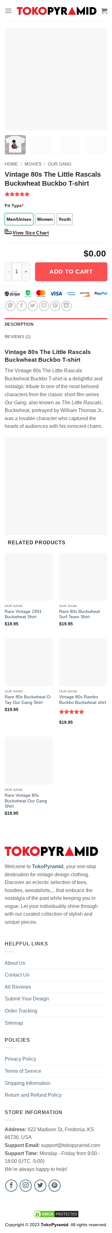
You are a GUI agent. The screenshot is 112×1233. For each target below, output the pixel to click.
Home (11, 163)
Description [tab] (19, 324)
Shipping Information (27, 1083)
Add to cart (71, 271)
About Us (15, 963)
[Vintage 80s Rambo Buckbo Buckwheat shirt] (83, 662)
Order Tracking (21, 1010)
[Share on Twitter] (33, 306)
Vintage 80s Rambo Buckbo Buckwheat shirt (82, 700)
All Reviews (18, 987)
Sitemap (14, 1023)
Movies (33, 163)
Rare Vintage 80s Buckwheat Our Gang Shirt (26, 801)
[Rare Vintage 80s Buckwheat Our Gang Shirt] (29, 761)
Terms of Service (23, 1071)
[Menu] (8, 10)
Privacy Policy (20, 1059)
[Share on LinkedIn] (66, 306)
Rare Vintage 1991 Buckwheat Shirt (23, 614)
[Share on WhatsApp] (10, 306)
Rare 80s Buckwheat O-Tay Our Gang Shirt (28, 700)
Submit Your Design (27, 998)
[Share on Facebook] (21, 306)
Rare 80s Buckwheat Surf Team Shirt (79, 614)
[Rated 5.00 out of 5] (71, 712)
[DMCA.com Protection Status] (56, 1213)
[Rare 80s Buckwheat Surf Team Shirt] (83, 577)
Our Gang (60, 163)
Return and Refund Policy (33, 1095)
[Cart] (104, 11)
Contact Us (17, 974)
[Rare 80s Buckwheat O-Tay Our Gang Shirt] (29, 662)
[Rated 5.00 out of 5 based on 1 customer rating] (56, 194)
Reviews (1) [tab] (17, 336)
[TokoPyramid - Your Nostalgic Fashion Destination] (56, 11)
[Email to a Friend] (44, 306)
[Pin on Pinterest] (55, 306)
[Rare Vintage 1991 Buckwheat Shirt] (29, 577)
